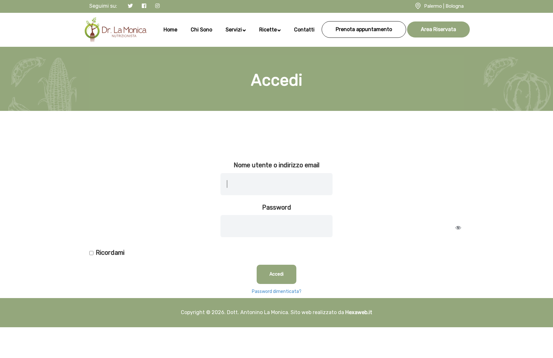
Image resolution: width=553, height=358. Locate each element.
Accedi (276, 274)
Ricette (268, 30)
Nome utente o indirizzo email (276, 165)
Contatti (304, 30)
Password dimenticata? (276, 291)
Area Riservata (438, 29)
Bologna (454, 6)
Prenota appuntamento (364, 29)
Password (276, 207)
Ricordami (110, 252)
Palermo (433, 6)
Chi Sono (201, 30)
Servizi (234, 30)
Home (170, 30)
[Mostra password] (458, 227)
